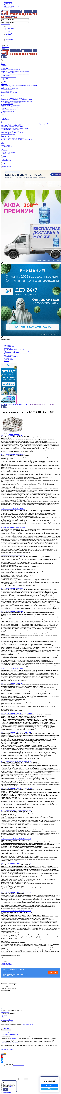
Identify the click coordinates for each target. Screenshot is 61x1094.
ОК (5, 1089)
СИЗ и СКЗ (4, 108)
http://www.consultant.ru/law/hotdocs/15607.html (13, 611)
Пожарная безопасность (7, 111)
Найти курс (53, 972)
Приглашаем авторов (6, 146)
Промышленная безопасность (9, 109)
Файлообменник (5, 157)
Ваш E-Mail (4, 988)
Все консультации (5, 96)
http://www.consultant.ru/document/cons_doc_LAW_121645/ (16, 713)
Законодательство (14, 434)
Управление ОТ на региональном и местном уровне (15, 71)
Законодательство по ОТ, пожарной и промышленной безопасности (19, 85)
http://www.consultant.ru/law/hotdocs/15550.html (13, 454)
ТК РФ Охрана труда (6, 91)
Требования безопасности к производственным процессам (16, 101)
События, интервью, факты (8, 72)
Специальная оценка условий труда (10, 131)
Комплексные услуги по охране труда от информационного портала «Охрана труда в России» (26, 123)
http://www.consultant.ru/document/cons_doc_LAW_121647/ (16, 732)
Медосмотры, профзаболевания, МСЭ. (11, 105)
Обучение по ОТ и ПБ (7, 104)
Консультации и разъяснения (8, 77)
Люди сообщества (5, 153)
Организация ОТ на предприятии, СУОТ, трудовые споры (16, 99)
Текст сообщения (6, 990)
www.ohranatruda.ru (18, 1065)
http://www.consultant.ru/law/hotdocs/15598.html (13, 509)
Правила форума (5, 145)
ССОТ (7, 41)
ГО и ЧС (3, 112)
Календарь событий (9, 28)
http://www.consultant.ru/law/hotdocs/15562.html (13, 555)
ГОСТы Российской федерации (9, 88)
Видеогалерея (4, 159)
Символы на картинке (7, 1009)
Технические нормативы (7, 89)
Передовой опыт (5, 75)
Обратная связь (8, 2)
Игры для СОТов (5, 168)
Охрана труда (4, 68)
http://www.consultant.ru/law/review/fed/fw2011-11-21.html (16, 810)
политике (11, 1086)
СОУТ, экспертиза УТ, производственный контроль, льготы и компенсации (21, 107)
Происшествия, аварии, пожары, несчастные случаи (15, 74)
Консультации (9, 33)
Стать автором (8, 7)
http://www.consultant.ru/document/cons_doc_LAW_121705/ (16, 788)
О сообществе (4, 150)
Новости (7, 26)
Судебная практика (6, 79)
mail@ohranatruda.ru (28, 1024)
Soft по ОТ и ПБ (9, 31)
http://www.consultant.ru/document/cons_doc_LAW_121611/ (16, 761)
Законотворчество (5, 66)
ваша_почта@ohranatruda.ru (11, 6)
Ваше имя (4, 987)
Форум (7, 38)
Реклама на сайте (8, 3)
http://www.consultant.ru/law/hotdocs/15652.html (13, 640)
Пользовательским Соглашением (10, 1042)
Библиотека (8, 30)
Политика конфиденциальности (9, 1034)
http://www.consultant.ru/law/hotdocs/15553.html (13, 435)
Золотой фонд (9, 39)
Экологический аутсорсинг (8, 134)
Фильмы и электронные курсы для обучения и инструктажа (17, 139)
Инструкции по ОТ (6, 87)
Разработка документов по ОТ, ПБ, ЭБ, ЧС (12, 132)
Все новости (4, 65)
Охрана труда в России (7, 1020)
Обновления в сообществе (8, 152)
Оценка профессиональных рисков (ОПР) (12, 126)
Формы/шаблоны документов (9, 92)
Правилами (13, 1038)
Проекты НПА (5, 78)
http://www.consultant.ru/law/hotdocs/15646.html (13, 669)
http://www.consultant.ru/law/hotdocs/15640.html (13, 683)
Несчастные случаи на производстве (10, 102)
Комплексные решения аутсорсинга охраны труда (14, 128)
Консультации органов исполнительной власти (13, 98)
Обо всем (3, 81)
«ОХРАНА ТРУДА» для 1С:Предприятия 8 (12, 138)
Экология (3, 114)
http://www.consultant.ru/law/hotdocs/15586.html (13, 527)
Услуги (7, 36)
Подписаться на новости (10, 5)
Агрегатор (8, 34)
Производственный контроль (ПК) (10, 129)
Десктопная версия (5, 1029)
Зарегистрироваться (6, 1092)
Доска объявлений (6, 160)
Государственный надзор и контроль (10, 69)
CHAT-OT (3, 163)
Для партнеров (5, 119)
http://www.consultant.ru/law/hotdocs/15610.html (13, 588)
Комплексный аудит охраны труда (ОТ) (11, 125)
